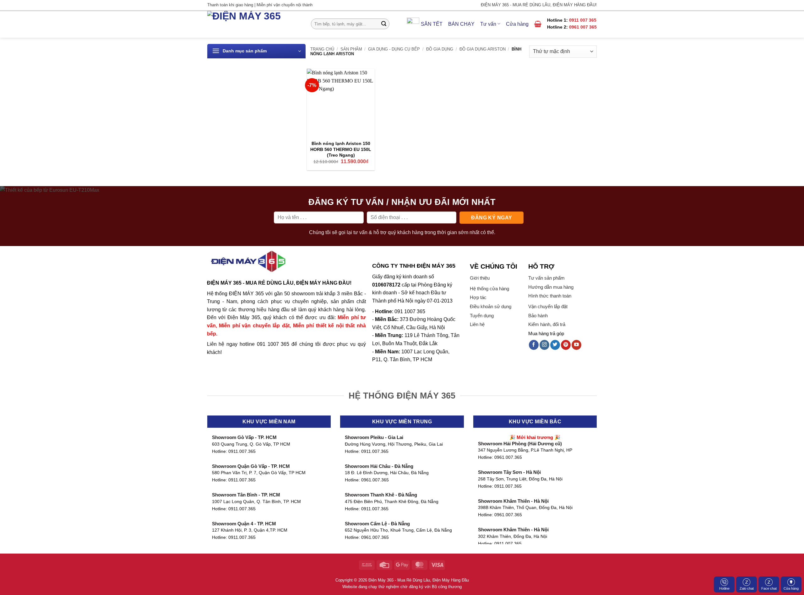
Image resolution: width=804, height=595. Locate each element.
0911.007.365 (242, 451)
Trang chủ (322, 49)
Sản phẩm (351, 49)
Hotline (724, 588)
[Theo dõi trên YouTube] (576, 345)
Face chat (769, 588)
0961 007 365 (583, 27)
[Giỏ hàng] (537, 24)
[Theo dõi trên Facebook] (534, 345)
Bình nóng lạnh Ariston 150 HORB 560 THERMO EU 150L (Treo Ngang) (340, 149)
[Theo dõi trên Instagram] (544, 345)
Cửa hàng (517, 24)
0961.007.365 (375, 480)
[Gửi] (383, 24)
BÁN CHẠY (461, 24)
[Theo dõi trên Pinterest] (566, 345)
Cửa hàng (791, 588)
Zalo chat (747, 588)
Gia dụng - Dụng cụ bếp (394, 49)
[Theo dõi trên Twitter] (555, 345)
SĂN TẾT (432, 24)
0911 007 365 (582, 20)
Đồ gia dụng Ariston (482, 49)
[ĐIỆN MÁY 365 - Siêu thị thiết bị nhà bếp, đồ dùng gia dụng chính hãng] (254, 24)
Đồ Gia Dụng (439, 49)
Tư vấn (488, 24)
